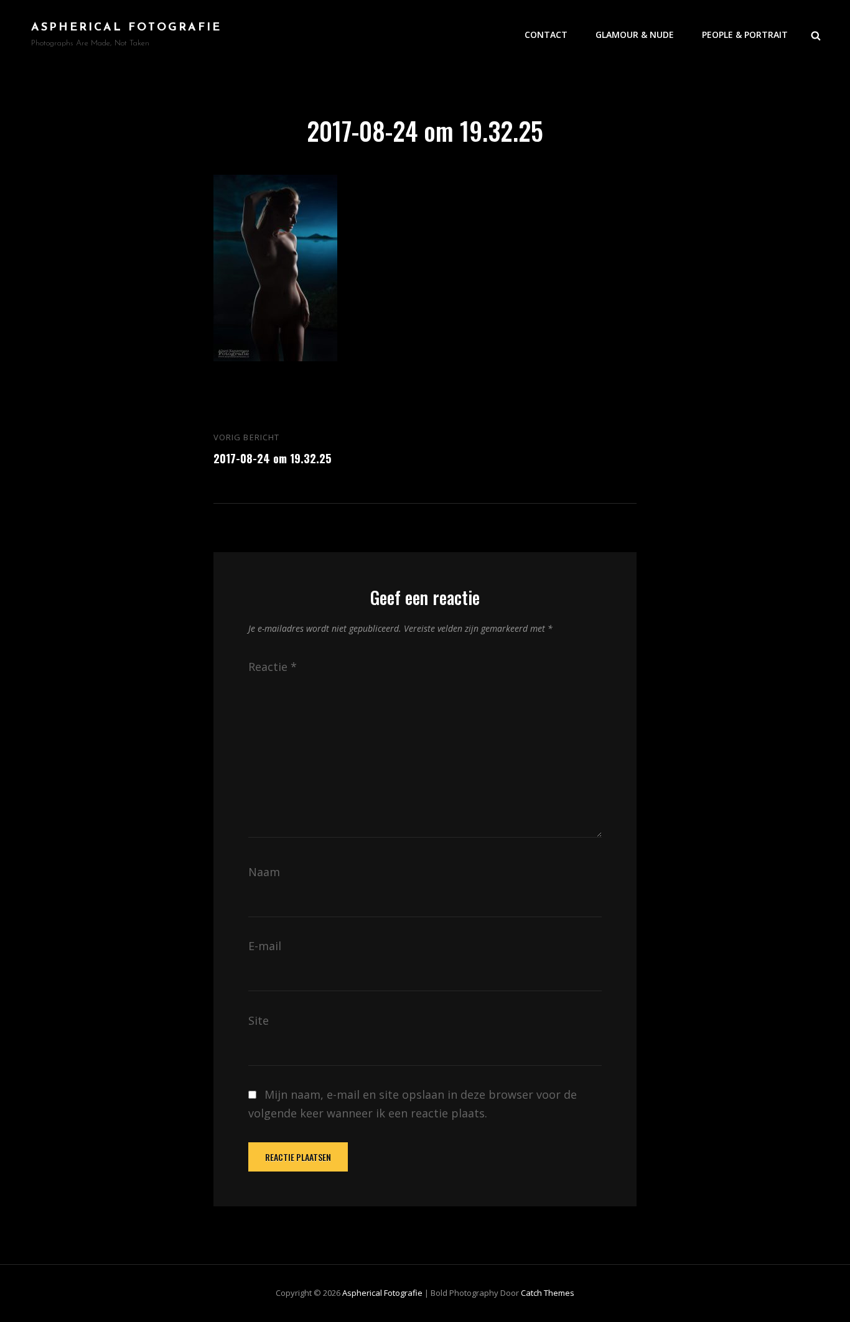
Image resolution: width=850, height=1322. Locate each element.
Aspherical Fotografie (126, 28)
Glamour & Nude (634, 34)
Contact (546, 34)
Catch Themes (547, 1292)
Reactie (272, 666)
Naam (264, 871)
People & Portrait (745, 34)
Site (258, 1020)
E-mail (264, 945)
